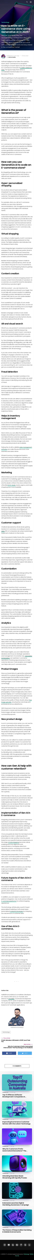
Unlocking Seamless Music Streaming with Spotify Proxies (14, 1177)
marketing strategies (16, 911)
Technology (5, 22)
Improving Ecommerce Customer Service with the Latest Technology (16, 1123)
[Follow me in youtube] (8, 1244)
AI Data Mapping (13, 842)
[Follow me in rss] (29, 1244)
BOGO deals (11, 485)
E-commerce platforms (8, 901)
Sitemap (26, 1254)
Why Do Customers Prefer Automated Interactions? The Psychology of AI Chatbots (14, 1151)
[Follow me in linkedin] (13, 1244)
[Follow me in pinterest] (21, 1244)
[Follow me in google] (25, 1244)
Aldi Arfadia (12, 57)
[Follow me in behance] (17, 1244)
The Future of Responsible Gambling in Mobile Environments (16, 1231)
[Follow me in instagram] (4, 1244)
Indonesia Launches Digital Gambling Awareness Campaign (15, 1204)
